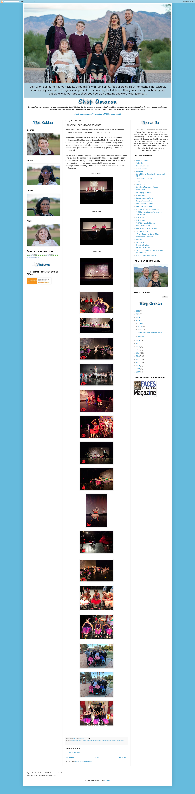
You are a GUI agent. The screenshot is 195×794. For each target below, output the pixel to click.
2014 (138, 353)
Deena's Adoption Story (144, 204)
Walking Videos (141, 220)
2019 (138, 320)
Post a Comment (74, 753)
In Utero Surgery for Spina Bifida (147, 234)
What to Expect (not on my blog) (147, 255)
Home (97, 757)
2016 (138, 347)
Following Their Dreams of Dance (150, 332)
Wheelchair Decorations (144, 237)
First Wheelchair (141, 215)
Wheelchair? (140, 195)
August (140, 326)
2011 (138, 362)
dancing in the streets (94, 740)
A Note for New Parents (144, 179)
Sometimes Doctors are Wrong (147, 187)
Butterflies (139, 171)
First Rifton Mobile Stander (145, 223)
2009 (138, 369)
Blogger (107, 780)
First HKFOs (140, 217)
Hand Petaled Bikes (143, 226)
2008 (138, 372)
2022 (138, 311)
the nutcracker (106, 740)
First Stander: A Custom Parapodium (149, 212)
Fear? (138, 181)
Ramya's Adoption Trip (144, 201)
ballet (84, 740)
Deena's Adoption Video (144, 206)
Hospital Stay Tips (142, 166)
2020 (138, 317)
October (141, 323)
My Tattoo (139, 239)
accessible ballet (76, 740)
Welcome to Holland (143, 248)
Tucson (114, 740)
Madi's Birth (140, 163)
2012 (138, 359)
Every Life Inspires (142, 245)
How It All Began (142, 160)
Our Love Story (141, 242)
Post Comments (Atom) (83, 761)
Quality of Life (140, 184)
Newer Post (70, 757)
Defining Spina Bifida (143, 193)
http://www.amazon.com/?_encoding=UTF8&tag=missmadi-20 (97, 114)
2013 (138, 356)
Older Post (123, 757)
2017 (138, 343)
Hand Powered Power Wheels (146, 228)
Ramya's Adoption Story (144, 198)
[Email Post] (89, 738)
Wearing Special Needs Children (147, 209)
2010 (138, 366)
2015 (138, 350)
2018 (138, 340)
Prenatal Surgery (142, 231)
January (141, 336)
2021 (138, 314)
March (140, 329)
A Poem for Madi (141, 168)
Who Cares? (140, 190)
